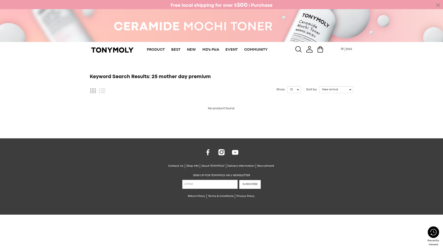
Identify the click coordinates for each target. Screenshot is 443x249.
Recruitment (265, 166)
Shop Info (192, 166)
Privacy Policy (245, 196)
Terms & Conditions (221, 196)
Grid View (93, 90)
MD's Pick (210, 49)
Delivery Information (240, 166)
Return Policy (196, 196)
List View (102, 90)
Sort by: (311, 89)
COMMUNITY (256, 49)
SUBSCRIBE (250, 184)
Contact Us (175, 166)
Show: (281, 89)
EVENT (231, 49)
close (438, 5)
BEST (175, 49)
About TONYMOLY (212, 166)
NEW (191, 49)
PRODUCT (156, 49)
